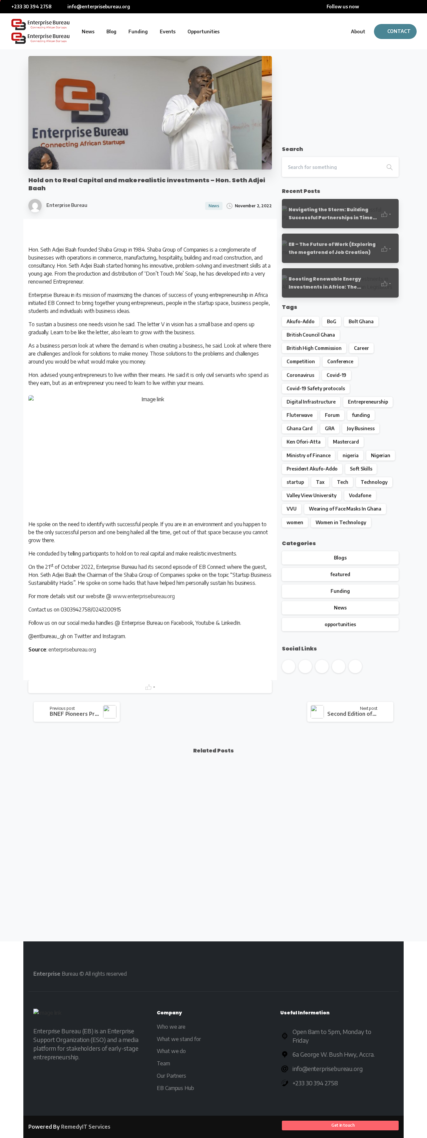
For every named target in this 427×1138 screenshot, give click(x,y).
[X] (375, 7)
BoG (331, 321)
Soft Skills (361, 469)
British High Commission (314, 348)
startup (295, 482)
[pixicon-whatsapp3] (384, 973)
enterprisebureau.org (72, 649)
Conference (340, 361)
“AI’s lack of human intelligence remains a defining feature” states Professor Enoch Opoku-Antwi (164, 875)
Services (85, 1126)
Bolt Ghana (361, 321)
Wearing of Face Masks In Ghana (345, 509)
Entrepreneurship (368, 402)
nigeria (350, 455)
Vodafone (360, 495)
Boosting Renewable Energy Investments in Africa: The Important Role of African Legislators (68, 875)
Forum (332, 415)
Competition (301, 361)
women (295, 522)
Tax (320, 482)
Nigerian (380, 455)
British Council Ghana (311, 335)
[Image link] (47, 1014)
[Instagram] (405, 7)
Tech (342, 482)
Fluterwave (300, 415)
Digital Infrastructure (311, 402)
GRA (330, 428)
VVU (292, 509)
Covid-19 (336, 375)
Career (361, 348)
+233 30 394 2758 (31, 6)
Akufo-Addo (301, 321)
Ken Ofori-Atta (304, 442)
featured (340, 574)
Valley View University (312, 495)
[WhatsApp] (415, 7)
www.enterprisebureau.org (144, 596)
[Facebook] (365, 7)
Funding (340, 591)
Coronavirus (300, 375)
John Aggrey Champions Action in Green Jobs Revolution (258, 879)
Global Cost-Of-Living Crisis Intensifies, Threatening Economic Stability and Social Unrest (353, 875)
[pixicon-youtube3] (327, 973)
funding (361, 415)
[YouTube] (385, 7)
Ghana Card (300, 428)
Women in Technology (341, 522)
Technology (374, 482)
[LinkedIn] (395, 7)
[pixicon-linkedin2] (346, 973)
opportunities (340, 624)
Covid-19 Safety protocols (316, 388)
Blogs (340, 558)
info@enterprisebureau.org (98, 6)
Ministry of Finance (308, 455)
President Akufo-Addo (312, 469)
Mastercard (346, 442)
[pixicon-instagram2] (365, 973)
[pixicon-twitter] (308, 973)
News (340, 607)
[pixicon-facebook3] (289, 973)
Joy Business (361, 428)
